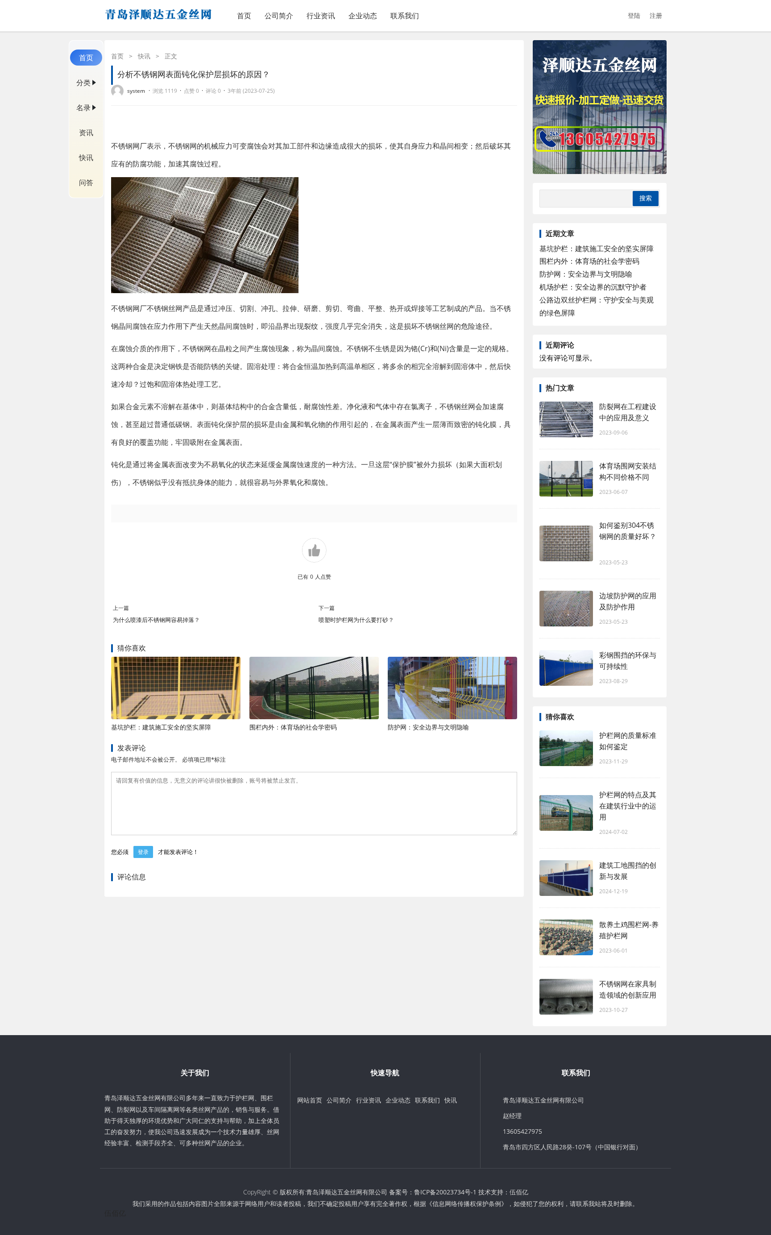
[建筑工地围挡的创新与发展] (566, 878)
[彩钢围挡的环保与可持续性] (566, 668)
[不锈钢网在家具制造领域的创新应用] (566, 997)
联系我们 (404, 16)
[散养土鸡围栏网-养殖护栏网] (566, 937)
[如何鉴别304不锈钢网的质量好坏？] (566, 543)
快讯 (86, 157)
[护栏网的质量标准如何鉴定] (566, 748)
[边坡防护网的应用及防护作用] (566, 608)
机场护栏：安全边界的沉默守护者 (593, 287)
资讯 (86, 132)
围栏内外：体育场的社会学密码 (293, 727)
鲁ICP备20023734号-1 (445, 1192)
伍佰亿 (519, 1192)
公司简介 (279, 16)
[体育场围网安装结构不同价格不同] (566, 479)
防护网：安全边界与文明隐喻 (428, 727)
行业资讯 (321, 16)
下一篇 (327, 608)
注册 (656, 15)
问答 (86, 182)
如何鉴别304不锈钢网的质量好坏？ (627, 536)
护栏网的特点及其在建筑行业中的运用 (627, 806)
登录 (143, 852)
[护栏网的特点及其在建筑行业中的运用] (566, 813)
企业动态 (362, 16)
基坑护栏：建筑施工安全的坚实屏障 (161, 727)
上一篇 (121, 608)
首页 (244, 16)
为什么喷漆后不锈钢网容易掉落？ (156, 620)
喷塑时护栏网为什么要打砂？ (356, 620)
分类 (83, 82)
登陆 (634, 15)
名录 (83, 107)
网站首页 (309, 1100)
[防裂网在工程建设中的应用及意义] (566, 419)
